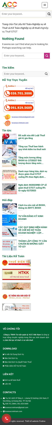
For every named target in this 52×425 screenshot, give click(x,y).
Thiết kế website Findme (34, 421)
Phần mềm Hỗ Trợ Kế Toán (15, 366)
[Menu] (45, 5)
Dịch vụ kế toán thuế (12, 380)
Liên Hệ (8, 384)
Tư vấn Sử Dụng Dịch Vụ (14, 354)
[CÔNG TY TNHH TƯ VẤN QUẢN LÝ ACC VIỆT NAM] (16, 5)
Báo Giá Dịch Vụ (11, 358)
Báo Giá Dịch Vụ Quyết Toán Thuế (18, 362)
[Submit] (49, 14)
